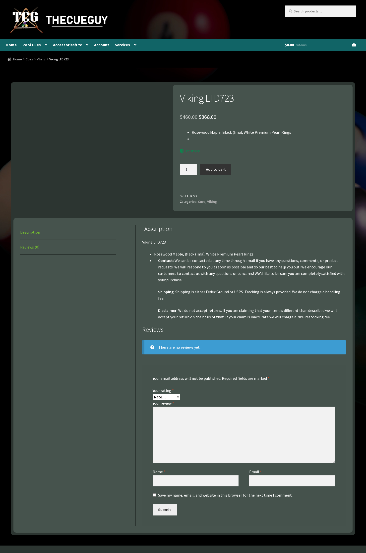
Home (11, 44)
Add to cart (216, 169)
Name (159, 471)
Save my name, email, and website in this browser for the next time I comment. (225, 495)
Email (255, 471)
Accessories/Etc (67, 44)
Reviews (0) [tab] (29, 247)
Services (122, 44)
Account (101, 44)
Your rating (163, 390)
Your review (163, 403)
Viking (41, 59)
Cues (29, 59)
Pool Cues (31, 44)
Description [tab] (30, 232)
